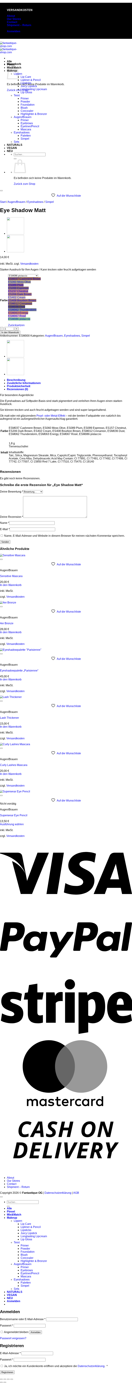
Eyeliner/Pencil (30, 126)
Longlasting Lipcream (34, 89)
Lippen (18, 1220)
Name (4, 522)
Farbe (4, 300)
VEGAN (12, 147)
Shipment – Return (19, 25)
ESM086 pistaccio (19, 319)
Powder (25, 101)
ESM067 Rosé (17, 315)
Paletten (26, 135)
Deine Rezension (11, 516)
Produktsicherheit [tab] (18, 386)
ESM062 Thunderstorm (22, 309)
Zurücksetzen (16, 325)
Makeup (12, 1217)
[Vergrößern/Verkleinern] (1, 1379)
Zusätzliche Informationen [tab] (24, 383)
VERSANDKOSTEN (19, 10)
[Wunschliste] (1, 190)
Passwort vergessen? (13, 1338)
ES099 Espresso (18, 288)
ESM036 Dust (16, 306)
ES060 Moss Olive (19, 281)
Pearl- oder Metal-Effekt (50, 415)
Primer (25, 98)
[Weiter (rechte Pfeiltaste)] (4, 1382)
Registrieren (7, 1372)
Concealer (27, 110)
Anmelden (36, 1332)
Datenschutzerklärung (58, 1192)
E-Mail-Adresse (10, 1353)
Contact (12, 22)
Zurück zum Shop (24, 183)
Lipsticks (26, 83)
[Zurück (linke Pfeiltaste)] (1, 1382)
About (11, 15)
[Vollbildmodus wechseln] (4, 1379)
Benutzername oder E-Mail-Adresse (22, 1319)
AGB (76, 1192)
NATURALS (14, 144)
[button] (13, 31)
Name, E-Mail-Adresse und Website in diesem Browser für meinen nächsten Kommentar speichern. (64, 535)
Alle (9, 61)
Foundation (28, 104)
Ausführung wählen (12, 824)
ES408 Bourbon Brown (22, 300)
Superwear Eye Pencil (13, 815)
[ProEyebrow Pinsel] (15, 233)
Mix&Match (14, 1214)
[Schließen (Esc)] (11, 1379)
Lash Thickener (9, 717)
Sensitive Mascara (11, 576)
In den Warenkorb (10, 332)
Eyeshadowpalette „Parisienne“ (19, 670)
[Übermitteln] (15, 158)
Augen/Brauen (22, 117)
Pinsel (11, 64)
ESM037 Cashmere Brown (24, 278)
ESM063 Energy (18, 312)
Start (3, 201)
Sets (16, 141)
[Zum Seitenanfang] (1, 1196)
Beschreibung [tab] (16, 380)
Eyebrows (27, 123)
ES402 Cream (16, 297)
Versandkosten (29, 263)
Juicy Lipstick (29, 86)
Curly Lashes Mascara (13, 765)
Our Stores (14, 19)
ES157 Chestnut (18, 291)
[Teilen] (8, 1379)
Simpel (25, 138)
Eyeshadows (22, 132)
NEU (10, 151)
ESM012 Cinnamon (20, 303)
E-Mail (5, 529)
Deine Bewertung (11, 491)
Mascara (26, 129)
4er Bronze (6, 623)
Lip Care (26, 76)
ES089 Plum (16, 285)
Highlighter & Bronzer (34, 113)
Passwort (6, 1325)
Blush (24, 107)
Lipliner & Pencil (31, 79)
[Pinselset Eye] (15, 251)
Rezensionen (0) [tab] (17, 389)
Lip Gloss (26, 92)
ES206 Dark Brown (20, 294)
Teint (17, 95)
